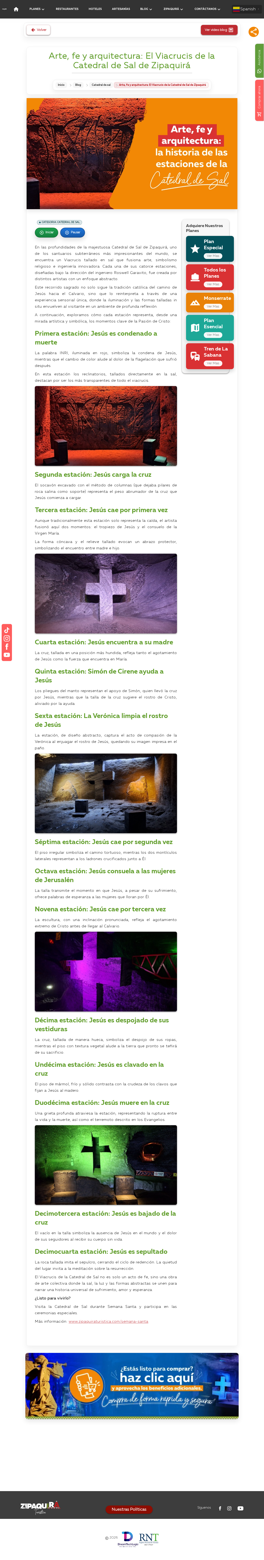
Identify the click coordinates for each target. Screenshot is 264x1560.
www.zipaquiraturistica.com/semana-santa (108, 1321)
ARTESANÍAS (121, 9)
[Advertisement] (132, 1456)
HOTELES (95, 9)
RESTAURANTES (67, 9)
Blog (78, 85)
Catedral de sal (101, 85)
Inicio (61, 85)
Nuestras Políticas (129, 1510)
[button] (254, 32)
